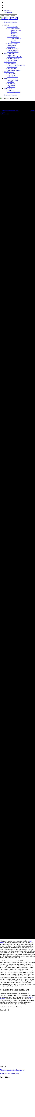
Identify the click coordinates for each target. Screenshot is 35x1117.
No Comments (4, 114)
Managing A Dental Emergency (9, 1073)
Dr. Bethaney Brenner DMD (10, 110)
